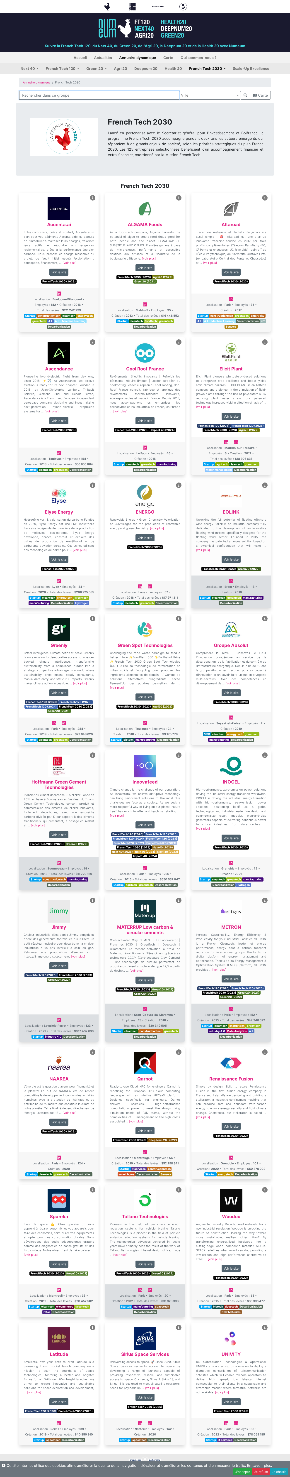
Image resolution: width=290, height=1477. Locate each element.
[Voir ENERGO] (179, 485)
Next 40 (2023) (167, 851)
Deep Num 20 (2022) (163, 1140)
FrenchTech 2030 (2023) (59, 281)
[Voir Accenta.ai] (92, 198)
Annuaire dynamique (36, 82)
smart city (257, 315)
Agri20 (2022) (162, 277)
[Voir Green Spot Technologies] (179, 619)
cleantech (68, 315)
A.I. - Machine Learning (70, 321)
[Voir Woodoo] (265, 1190)
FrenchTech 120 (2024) (41, 706)
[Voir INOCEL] (265, 755)
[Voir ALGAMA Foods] (179, 198)
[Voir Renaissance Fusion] (265, 1052)
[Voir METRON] (265, 900)
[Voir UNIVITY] (265, 1328)
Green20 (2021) (145, 281)
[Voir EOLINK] (265, 485)
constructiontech (49, 315)
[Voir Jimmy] (92, 900)
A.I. (50, 321)
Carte (262, 95)
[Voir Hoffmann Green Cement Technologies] (92, 755)
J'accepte (242, 1472)
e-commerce (64, 1306)
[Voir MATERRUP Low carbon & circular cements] (179, 900)
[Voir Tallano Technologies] (179, 1190)
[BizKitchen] (158, 6)
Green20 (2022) (249, 569)
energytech (85, 315)
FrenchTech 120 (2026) (214, 425)
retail (47, 1312)
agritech (221, 464)
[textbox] (210, 95)
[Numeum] (133, 6)
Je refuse (261, 1472)
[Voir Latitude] (92, 1328)
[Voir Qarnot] (179, 1052)
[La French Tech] (107, 6)
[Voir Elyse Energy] (92, 485)
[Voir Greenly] (92, 619)
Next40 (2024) (145, 851)
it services (139, 1169)
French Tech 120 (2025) (248, 425)
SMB (207, 734)
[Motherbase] (183, 6)
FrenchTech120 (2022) (129, 843)
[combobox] (210, 95)
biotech (128, 739)
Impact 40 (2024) (163, 430)
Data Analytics (237, 1031)
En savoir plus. (259, 1465)
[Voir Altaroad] (265, 198)
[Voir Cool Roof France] (179, 342)
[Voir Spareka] (92, 1190)
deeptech (231, 1306)
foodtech (151, 321)
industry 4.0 (53, 1036)
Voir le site (58, 272)
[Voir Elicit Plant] (265, 342)
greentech (39, 321)
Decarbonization (59, 326)
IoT (263, 321)
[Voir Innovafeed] (179, 755)
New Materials (231, 1312)
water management (219, 469)
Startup (30, 315)
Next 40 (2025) (122, 851)
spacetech (162, 1306)
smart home (126, 1174)
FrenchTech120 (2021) (161, 843)
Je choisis (279, 1472)
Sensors (231, 326)
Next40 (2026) (163, 847)
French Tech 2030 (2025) (75, 1411)
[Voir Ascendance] (92, 342)
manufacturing (166, 464)
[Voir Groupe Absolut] (265, 619)
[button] (29, 68)
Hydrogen (81, 603)
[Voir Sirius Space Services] (179, 1328)
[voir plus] (70, 263)
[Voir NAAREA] (92, 1052)
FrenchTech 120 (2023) (161, 838)
